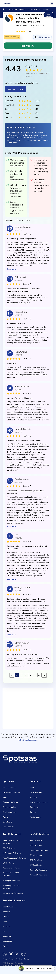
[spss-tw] (5, 954)
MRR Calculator (36, 845)
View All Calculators (38, 875)
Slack (5, 921)
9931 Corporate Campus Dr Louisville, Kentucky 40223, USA (14, 964)
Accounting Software (11, 868)
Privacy (11, 959)
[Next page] (44, 675)
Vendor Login (35, 817)
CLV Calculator (36, 855)
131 (39, 675)
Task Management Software (14, 858)
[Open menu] (51, 3)
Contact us (34, 807)
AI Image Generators (11, 880)
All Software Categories (13, 893)
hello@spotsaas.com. (28, 740)
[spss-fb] (23, 954)
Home (32, 787)
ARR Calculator (36, 840)
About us (33, 797)
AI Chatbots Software (12, 853)
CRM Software (9, 848)
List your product (10, 787)
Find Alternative (9, 807)
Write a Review (15, 89)
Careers (33, 812)
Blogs (5, 797)
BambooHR (7, 941)
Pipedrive (6, 912)
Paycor (5, 946)
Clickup (6, 916)
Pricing (5, 817)
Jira (4, 931)
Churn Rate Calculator (39, 850)
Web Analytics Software (16, 9)
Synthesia (7, 936)
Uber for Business (10, 907)
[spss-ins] (17, 954)
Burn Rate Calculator (38, 870)
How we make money (39, 802)
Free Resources (9, 827)
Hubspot (6, 926)
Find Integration (9, 812)
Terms (5, 959)
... (34, 675)
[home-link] (4, 9)
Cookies (19, 959)
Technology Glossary (11, 792)
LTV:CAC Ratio (36, 865)
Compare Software (10, 802)
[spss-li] (11, 954)
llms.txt (27, 959)
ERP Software (8, 863)
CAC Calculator (36, 860)
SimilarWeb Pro (34, 9)
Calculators (7, 822)
